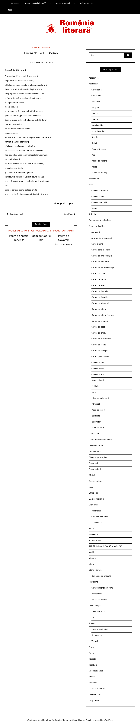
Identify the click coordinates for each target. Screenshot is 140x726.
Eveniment (93, 505)
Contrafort (96, 96)
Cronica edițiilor (98, 363)
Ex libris (94, 386)
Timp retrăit (94, 700)
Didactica (95, 102)
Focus (93, 392)
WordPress (108, 720)
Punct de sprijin (98, 410)
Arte (91, 185)
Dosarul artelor (95, 481)
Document (93, 463)
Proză (91, 647)
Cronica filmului (98, 197)
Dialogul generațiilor (98, 457)
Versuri (94, 641)
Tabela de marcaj (99, 173)
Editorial (95, 113)
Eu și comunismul (96, 499)
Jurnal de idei (97, 125)
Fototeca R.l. (94, 534)
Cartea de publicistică (101, 339)
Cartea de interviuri (100, 303)
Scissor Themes (78, 720)
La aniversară (97, 523)
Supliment (93, 683)
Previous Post (16, 214)
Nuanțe (94, 137)
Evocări (92, 529)
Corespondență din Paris (102, 588)
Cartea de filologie (99, 291)
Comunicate (94, 434)
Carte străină (97, 244)
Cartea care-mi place (100, 250)
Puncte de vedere (99, 161)
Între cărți (95, 404)
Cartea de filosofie (99, 297)
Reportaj (92, 659)
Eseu (91, 487)
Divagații (95, 108)
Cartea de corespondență (102, 268)
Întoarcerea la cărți (100, 398)
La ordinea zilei (98, 131)
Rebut (94, 618)
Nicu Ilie (41, 720)
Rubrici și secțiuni (63, 3)
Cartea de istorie (98, 309)
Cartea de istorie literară (102, 315)
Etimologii (93, 493)
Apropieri (95, 232)
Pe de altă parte (98, 149)
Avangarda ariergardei (101, 238)
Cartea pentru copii (100, 357)
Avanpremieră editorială (100, 220)
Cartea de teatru (98, 345)
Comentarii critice (97, 226)
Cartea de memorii (99, 321)
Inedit (91, 552)
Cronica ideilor (98, 368)
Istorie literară (95, 570)
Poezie (91, 623)
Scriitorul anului (96, 671)
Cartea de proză (98, 333)
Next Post (68, 214)
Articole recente (86, 3)
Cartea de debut (98, 279)
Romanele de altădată (101, 576)
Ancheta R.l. (94, 179)
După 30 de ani (98, 689)
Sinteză (92, 677)
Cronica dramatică (99, 191)
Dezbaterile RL (95, 452)
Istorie (91, 564)
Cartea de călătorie (100, 262)
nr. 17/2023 (47, 62)
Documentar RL (96, 469)
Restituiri (93, 665)
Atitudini (92, 214)
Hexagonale (96, 594)
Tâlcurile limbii (95, 695)
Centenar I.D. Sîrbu (99, 517)
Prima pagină (13, 3)
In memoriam (95, 540)
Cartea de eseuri (98, 285)
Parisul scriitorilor (99, 600)
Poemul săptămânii (41, 48)
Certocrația (96, 90)
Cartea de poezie (99, 327)
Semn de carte (97, 428)
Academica (94, 78)
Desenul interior (98, 380)
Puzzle (94, 167)
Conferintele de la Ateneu (100, 440)
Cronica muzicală (99, 202)
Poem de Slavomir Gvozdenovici (63, 240)
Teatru (94, 208)
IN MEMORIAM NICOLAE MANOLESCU (106, 546)
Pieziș (93, 155)
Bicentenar (96, 511)
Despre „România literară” (35, 3)
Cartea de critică (98, 274)
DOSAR (92, 475)
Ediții (10, 10)
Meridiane (93, 582)
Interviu (92, 558)
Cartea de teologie (99, 351)
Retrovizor (96, 422)
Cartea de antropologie (101, 256)
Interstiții (95, 119)
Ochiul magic (94, 606)
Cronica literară (98, 374)
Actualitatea (94, 84)
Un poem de (96, 635)
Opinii (94, 143)
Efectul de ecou (98, 612)
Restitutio (95, 416)
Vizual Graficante (53, 720)
